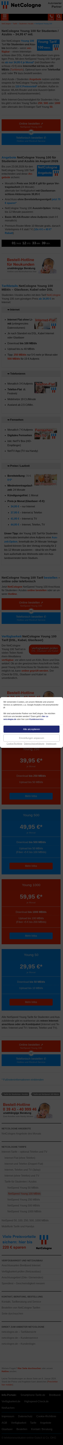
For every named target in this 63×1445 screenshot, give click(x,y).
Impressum (51, 743)
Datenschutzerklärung (34, 743)
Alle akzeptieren (31, 729)
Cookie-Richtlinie (14, 743)
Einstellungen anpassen (31, 737)
